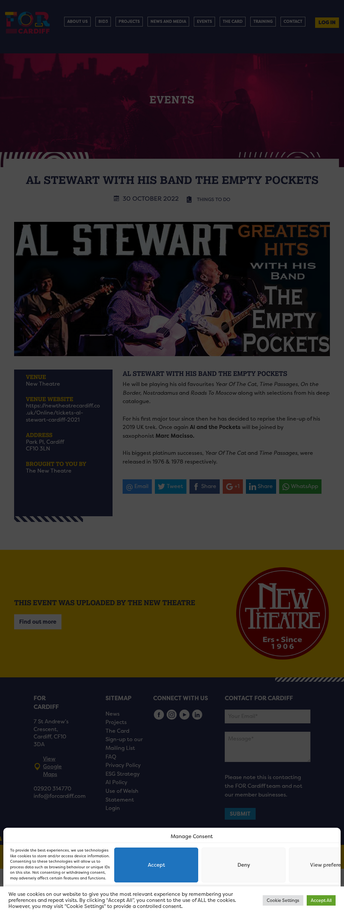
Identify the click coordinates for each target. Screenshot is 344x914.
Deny (244, 865)
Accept (156, 865)
